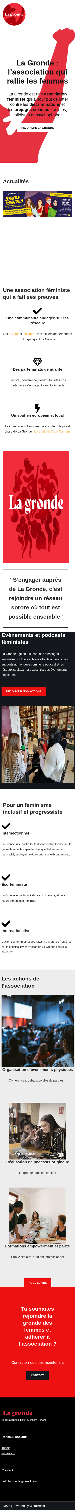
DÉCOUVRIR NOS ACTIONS (23, 691)
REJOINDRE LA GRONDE (37, 127)
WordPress (37, 1506)
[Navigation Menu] (67, 14)
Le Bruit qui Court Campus (52, 431)
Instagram (29, 334)
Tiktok (6, 1448)
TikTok (14, 334)
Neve (6, 1506)
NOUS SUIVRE (37, 1282)
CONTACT (37, 1375)
